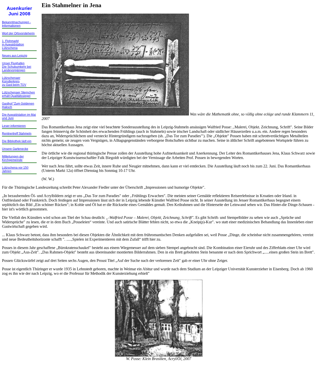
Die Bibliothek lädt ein (16, 141)
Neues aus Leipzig (14, 55)
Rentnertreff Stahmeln (16, 133)
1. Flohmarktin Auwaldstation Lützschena (13, 44)
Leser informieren (14, 126)
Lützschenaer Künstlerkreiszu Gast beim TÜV (14, 81)
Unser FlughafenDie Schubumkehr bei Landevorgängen (16, 67)
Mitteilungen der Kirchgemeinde (13, 158)
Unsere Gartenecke (15, 149)
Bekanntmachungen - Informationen (16, 24)
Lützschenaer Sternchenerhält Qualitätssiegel (18, 94)
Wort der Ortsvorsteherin (18, 33)
